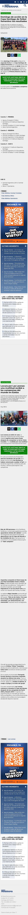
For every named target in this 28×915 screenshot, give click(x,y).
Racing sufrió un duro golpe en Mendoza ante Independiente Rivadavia (13, 304)
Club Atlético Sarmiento (9, 198)
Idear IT (14, 912)
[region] (14, 102)
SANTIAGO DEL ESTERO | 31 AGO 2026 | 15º (11, 10)
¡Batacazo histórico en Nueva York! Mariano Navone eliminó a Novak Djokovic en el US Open (12, 310)
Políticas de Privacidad (8, 907)
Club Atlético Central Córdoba (11, 193)
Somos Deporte (5, 13)
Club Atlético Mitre (7, 196)
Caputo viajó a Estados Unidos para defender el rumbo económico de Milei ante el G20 (14, 326)
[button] (3, 6)
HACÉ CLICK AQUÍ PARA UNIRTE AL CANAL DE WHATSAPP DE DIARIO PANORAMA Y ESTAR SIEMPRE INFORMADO (14, 80)
